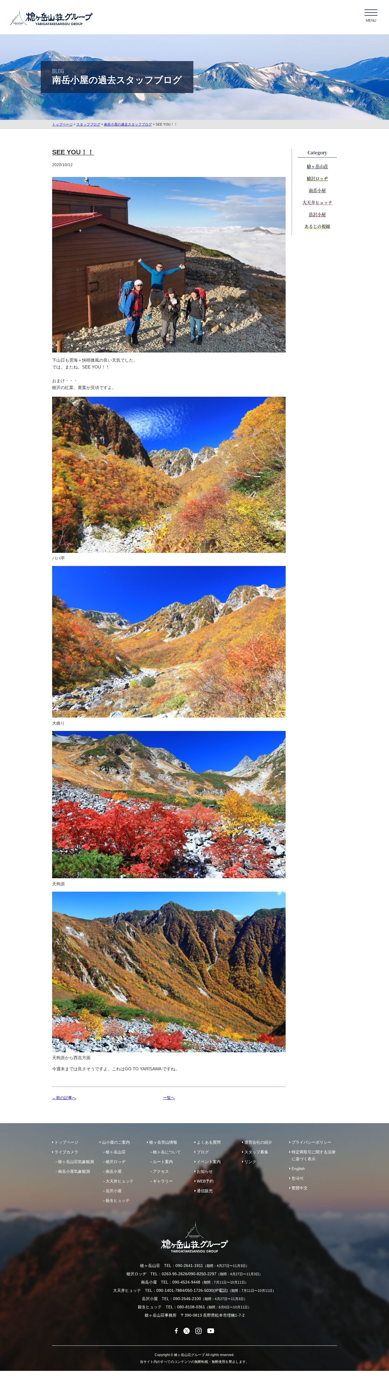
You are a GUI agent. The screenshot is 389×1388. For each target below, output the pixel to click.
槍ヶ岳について (167, 1152)
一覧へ (169, 1097)
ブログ (203, 1152)
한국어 (298, 1178)
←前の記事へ (64, 1097)
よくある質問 (209, 1142)
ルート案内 (163, 1161)
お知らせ (205, 1171)
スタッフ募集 (256, 1152)
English (298, 1168)
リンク (250, 1161)
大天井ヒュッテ (317, 202)
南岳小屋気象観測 (74, 1171)
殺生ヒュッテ (118, 1200)
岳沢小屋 (317, 214)
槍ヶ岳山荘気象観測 (76, 1161)
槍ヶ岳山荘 (317, 166)
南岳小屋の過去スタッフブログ (128, 124)
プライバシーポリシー (311, 1142)
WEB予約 (205, 1181)
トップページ (62, 124)
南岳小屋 (317, 190)
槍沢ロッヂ (317, 178)
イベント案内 (209, 1161)
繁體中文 (300, 1188)
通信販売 (205, 1190)
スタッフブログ (88, 124)
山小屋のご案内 (116, 1142)
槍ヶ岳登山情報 (163, 1142)
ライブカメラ (66, 1152)
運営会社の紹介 (258, 1142)
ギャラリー (163, 1181)
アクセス (161, 1171)
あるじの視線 (317, 226)
